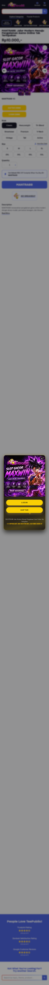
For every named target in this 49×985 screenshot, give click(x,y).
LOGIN (24, 502)
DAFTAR (24, 510)
